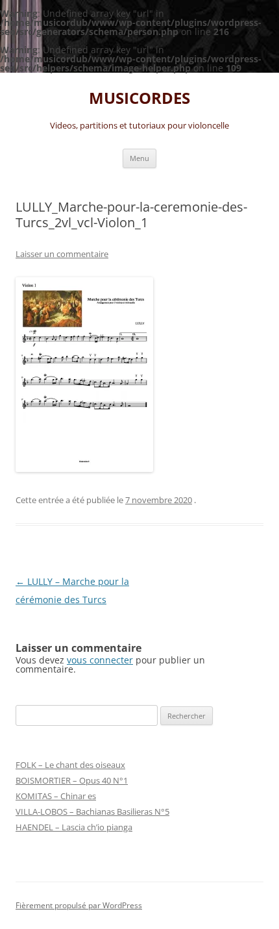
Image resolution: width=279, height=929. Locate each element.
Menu (139, 158)
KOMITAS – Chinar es (56, 796)
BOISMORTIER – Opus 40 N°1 (72, 780)
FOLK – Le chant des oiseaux (70, 765)
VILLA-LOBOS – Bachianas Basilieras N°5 (92, 811)
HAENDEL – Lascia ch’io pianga (74, 827)
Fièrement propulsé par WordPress (79, 905)
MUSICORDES (139, 98)
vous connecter (100, 660)
